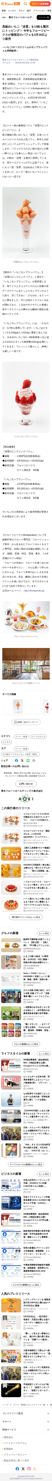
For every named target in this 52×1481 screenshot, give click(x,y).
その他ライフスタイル (12, 754)
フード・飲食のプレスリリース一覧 (29, 1405)
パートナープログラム (14, 1443)
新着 (4, 10)
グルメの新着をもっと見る (26, 1044)
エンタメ (12, 10)
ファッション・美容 (42, 10)
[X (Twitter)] (22, 760)
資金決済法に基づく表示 (15, 1460)
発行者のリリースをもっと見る (26, 917)
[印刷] (33, 760)
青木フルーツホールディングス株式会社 (20, 60)
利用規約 (7, 1449)
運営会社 (7, 1437)
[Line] (28, 760)
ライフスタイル (38, 736)
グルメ (21, 10)
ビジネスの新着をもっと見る (26, 1285)
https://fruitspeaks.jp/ (34, 590)
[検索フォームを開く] (25, 4)
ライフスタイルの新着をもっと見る (26, 1164)
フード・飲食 (21, 736)
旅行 (29, 10)
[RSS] (34, 1469)
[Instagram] (29, 1469)
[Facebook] (16, 760)
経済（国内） (32, 754)
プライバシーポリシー (14, 1454)
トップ (5, 1405)
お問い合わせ (26, 784)
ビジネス (6, 742)
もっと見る (44, 933)
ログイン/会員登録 (40, 4)
